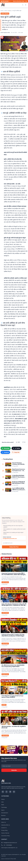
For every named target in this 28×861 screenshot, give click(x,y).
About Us (3, 822)
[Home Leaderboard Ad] (14, 750)
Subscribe (14, 770)
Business (3, 815)
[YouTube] (14, 791)
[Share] (2, 791)
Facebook (6, 452)
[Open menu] (25, 5)
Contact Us (4, 827)
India (2, 802)
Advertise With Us (5, 825)
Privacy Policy (4, 830)
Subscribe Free (14, 547)
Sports (2, 810)
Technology (4, 807)
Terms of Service (5, 833)
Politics (3, 799)
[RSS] (6, 791)
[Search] (22, 5)
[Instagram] (10, 791)
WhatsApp (6, 448)
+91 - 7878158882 (7, 845)
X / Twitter (17, 448)
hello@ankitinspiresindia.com (10, 538)
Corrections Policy (5, 835)
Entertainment (4, 812)
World (2, 804)
